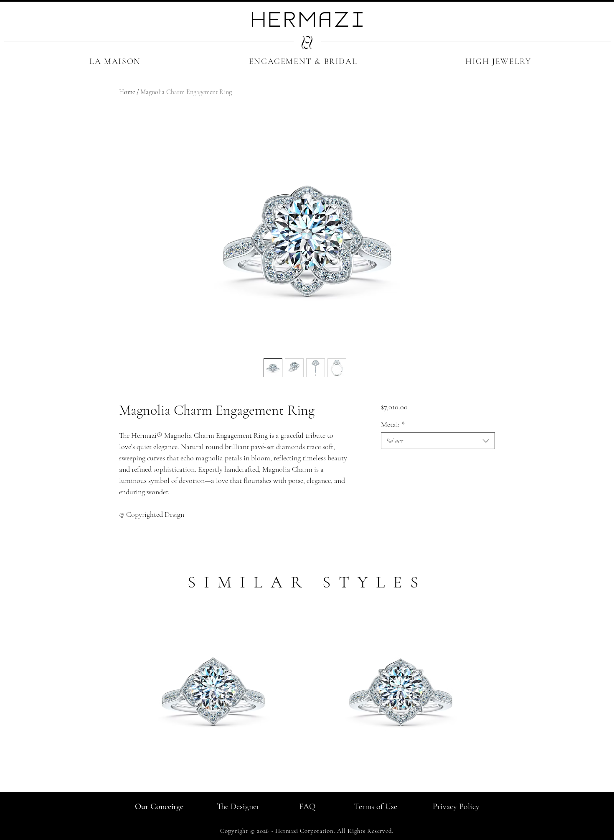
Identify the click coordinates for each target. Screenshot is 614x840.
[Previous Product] (107, 689)
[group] (307, 698)
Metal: (393, 424)
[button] (115, 61)
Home (127, 92)
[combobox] (438, 440)
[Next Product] (507, 689)
